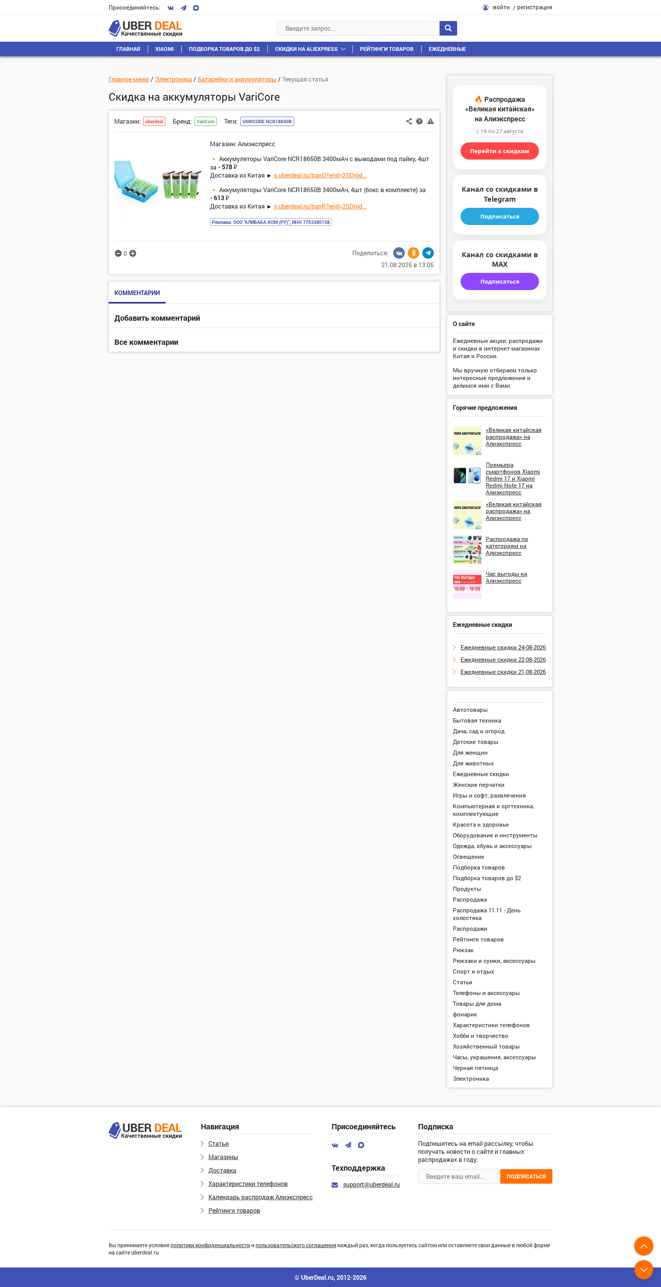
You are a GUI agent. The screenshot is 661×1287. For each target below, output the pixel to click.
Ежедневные (447, 48)
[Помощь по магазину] (419, 120)
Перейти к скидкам (499, 151)
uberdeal (154, 121)
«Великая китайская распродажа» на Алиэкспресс (514, 436)
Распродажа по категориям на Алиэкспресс (507, 545)
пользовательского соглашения (296, 1245)
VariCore (205, 121)
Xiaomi (164, 48)
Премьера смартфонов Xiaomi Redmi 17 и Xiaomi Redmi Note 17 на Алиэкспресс (513, 478)
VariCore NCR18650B (267, 121)
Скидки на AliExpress (306, 48)
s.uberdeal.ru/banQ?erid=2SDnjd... (320, 175)
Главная (128, 48)
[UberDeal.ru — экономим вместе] (145, 28)
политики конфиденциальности (210, 1245)
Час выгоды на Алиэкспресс (506, 577)
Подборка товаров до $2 (224, 48)
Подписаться (499, 216)
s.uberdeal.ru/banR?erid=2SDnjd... (320, 206)
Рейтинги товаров (387, 48)
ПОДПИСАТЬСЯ (526, 1176)
